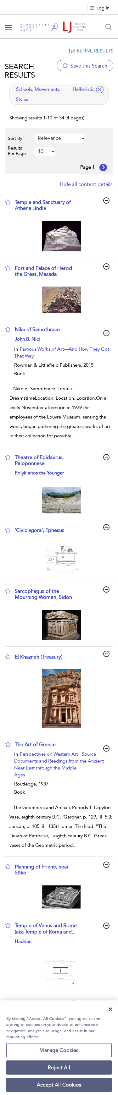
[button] (8, 202)
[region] (59, 1047)
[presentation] (61, 236)
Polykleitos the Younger (39, 473)
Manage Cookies (58, 1050)
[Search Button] (108, 27)
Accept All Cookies (59, 1085)
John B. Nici (27, 339)
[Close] (110, 1009)
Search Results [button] (20, 70)
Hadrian (23, 941)
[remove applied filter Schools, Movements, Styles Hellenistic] (100, 89)
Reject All (59, 1067)
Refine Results (95, 51)
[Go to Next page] (103, 167)
